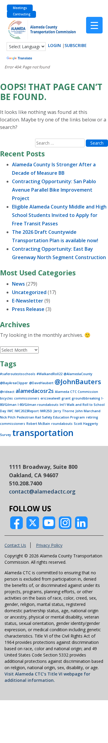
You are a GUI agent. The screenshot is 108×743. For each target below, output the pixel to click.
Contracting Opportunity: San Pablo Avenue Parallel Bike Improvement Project (54, 190)
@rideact (7, 392)
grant (66, 398)
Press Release (28, 309)
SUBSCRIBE (75, 45)
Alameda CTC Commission (76, 392)
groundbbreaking (86, 398)
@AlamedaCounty (78, 374)
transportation (43, 433)
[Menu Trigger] (94, 25)
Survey (5, 435)
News (18, 284)
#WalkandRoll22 (49, 374)
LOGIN (54, 45)
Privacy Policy (49, 545)
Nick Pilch (8, 417)
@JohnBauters (78, 381)
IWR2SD (46, 411)
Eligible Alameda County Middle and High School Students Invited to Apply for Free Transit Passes (59, 215)
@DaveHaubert (41, 383)
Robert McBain (38, 424)
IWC (11, 411)
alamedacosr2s (35, 390)
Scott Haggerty (86, 424)
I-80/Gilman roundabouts (38, 405)
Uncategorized (29, 292)
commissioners (26, 398)
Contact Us (15, 545)
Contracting (21, 14)
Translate (25, 58)
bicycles (6, 398)
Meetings (20, 8)
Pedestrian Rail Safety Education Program (51, 417)
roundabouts (62, 424)
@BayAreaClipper (14, 383)
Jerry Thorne (63, 411)
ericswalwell (50, 398)
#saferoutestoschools (17, 374)
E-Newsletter (27, 300)
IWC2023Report (27, 411)
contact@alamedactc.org (42, 491)
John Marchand (87, 411)
